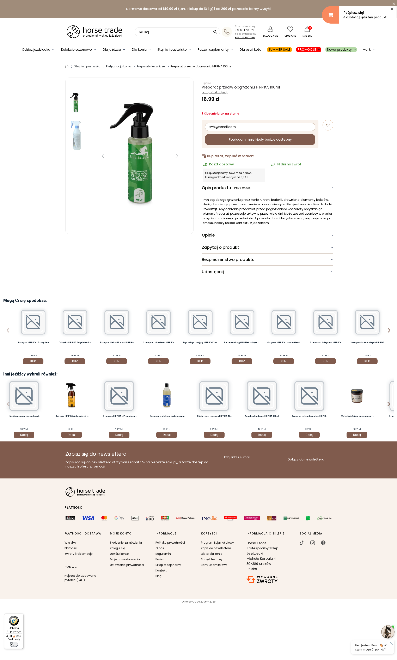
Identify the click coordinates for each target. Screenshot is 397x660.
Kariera (160, 559)
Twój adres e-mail (237, 457)
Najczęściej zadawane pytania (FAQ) (80, 578)
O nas (159, 548)
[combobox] (177, 31)
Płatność (71, 548)
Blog (158, 576)
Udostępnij (213, 272)
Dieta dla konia (211, 554)
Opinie (208, 235)
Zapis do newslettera (216, 548)
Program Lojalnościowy (217, 542)
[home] (67, 66)
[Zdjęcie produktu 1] (76, 136)
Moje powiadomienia (125, 559)
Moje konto (121, 534)
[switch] (14, 644)
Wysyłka (70, 542)
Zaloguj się (117, 548)
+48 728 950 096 (245, 37)
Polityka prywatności (170, 542)
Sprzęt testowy (211, 559)
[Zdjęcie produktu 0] (76, 103)
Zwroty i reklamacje (79, 554)
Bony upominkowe (214, 565)
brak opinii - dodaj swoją (215, 92)
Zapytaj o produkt (220, 247)
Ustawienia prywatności (127, 565)
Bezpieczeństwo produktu (228, 259)
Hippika (206, 83)
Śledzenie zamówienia (126, 542)
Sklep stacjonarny (168, 565)
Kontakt (161, 570)
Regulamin (163, 554)
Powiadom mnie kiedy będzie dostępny (260, 139)
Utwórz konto (119, 554)
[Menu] (20, 615)
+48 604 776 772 (244, 30)
